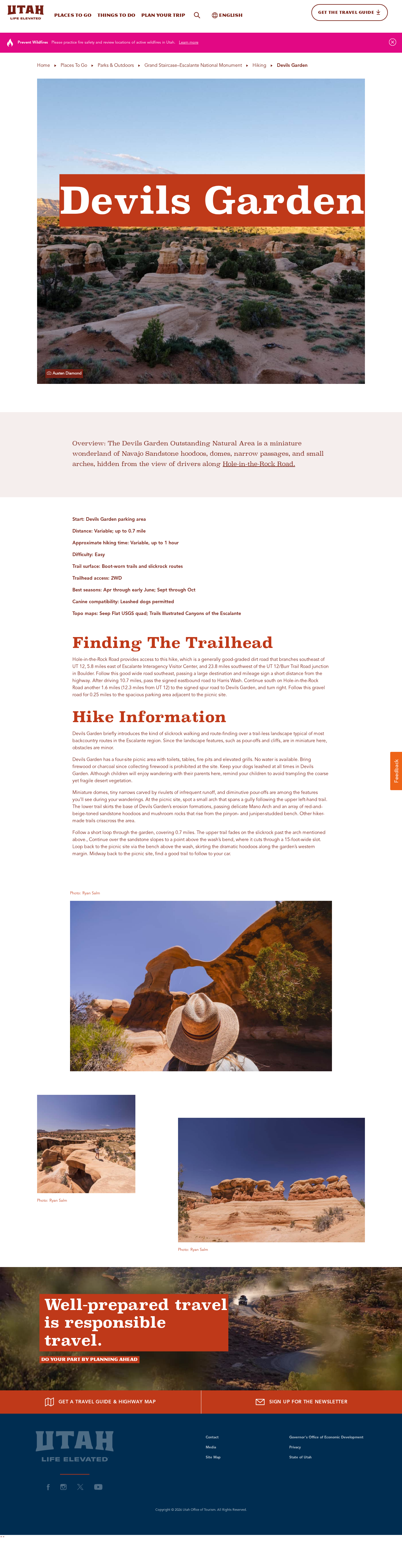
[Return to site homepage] (25, 12)
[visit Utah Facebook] (48, 1487)
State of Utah (300, 1457)
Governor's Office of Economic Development (326, 1437)
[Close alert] (392, 42)
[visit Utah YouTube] (98, 1487)
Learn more (188, 42)
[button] (396, 771)
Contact (212, 1437)
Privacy (295, 1447)
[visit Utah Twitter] (80, 1487)
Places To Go (73, 15)
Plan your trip (163, 15)
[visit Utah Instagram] (63, 1487)
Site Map (213, 1457)
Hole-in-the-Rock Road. (259, 463)
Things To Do (116, 15)
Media (211, 1447)
